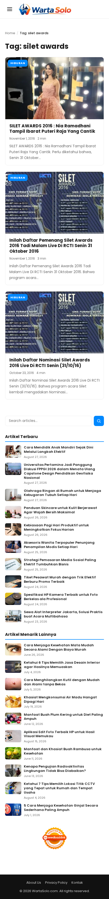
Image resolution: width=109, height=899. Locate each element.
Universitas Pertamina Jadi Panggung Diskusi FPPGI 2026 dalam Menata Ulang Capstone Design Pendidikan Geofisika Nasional (59, 471)
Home (10, 33)
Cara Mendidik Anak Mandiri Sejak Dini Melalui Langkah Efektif (58, 449)
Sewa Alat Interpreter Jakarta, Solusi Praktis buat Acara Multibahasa (63, 614)
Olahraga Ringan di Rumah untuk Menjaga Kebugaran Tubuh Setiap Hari (62, 493)
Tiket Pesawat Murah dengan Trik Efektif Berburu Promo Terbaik (60, 579)
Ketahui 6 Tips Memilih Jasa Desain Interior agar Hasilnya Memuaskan (62, 665)
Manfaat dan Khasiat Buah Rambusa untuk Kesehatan (63, 751)
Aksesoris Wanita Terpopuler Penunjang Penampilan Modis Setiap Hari (59, 545)
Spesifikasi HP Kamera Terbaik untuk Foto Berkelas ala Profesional (61, 597)
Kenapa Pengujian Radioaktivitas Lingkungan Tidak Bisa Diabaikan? (55, 768)
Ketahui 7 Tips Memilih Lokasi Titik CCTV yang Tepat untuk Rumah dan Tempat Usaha (59, 788)
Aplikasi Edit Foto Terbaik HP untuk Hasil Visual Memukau (59, 734)
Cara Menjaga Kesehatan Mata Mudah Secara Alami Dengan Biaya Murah (59, 647)
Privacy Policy (56, 882)
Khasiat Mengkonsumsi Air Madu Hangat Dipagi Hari (60, 699)
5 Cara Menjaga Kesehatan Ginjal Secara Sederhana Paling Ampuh (61, 808)
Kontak (77, 882)
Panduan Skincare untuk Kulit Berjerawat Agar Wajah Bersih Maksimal (60, 510)
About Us (33, 882)
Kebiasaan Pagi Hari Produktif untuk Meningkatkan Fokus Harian (56, 527)
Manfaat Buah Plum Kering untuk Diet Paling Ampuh (63, 717)
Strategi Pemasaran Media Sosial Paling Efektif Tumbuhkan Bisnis (60, 562)
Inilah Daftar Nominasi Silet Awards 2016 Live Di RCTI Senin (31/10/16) (49, 362)
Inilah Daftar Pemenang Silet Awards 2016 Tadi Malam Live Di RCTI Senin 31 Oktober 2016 (51, 245)
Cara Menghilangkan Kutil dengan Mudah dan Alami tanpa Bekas (62, 682)
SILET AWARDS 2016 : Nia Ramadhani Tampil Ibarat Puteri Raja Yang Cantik (52, 128)
